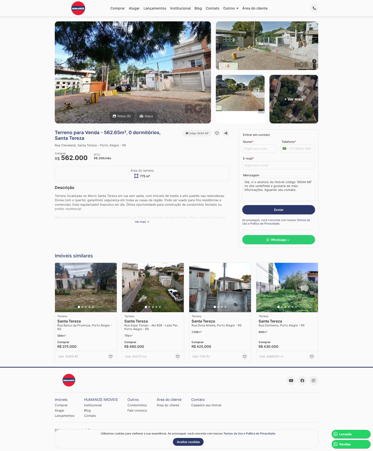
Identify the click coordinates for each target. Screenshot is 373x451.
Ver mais (140, 221)
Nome (248, 142)
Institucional (180, 8)
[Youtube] (291, 380)
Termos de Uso (233, 433)
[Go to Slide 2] (82, 307)
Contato (212, 8)
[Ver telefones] (314, 8)
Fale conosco (137, 410)
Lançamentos (155, 8)
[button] (86, 287)
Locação (345, 434)
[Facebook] (302, 380)
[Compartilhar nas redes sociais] (225, 133)
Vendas (345, 444)
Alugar (134, 8)
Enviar (278, 210)
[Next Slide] (113, 287)
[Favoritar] (217, 133)
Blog (198, 8)
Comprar (117, 8)
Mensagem (251, 175)
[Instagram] (313, 380)
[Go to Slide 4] (89, 307)
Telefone (288, 142)
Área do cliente (255, 8)
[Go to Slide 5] (93, 307)
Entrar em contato (256, 135)
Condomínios (137, 405)
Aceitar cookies (188, 442)
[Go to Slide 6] (296, 307)
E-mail (248, 158)
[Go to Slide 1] (79, 307)
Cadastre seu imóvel (206, 405)
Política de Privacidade (264, 223)
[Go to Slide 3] (86, 307)
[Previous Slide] (59, 287)
